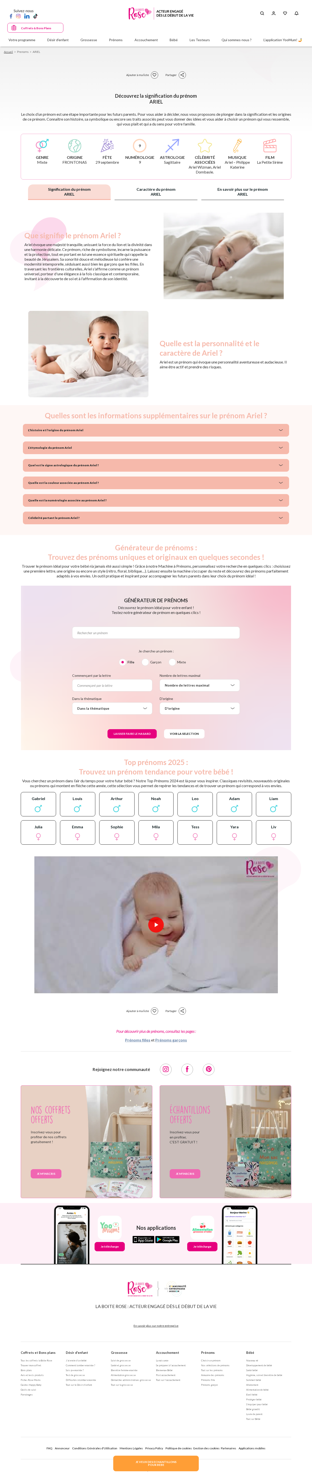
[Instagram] (18, 16)
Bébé (250, 1353)
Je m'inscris (46, 1173)
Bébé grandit (253, 1409)
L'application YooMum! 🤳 (282, 40)
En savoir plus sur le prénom (242, 191)
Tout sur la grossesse (122, 1384)
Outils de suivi (28, 1389)
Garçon (155, 662)
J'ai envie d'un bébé (76, 1360)
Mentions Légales (131, 1448)
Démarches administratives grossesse (131, 1379)
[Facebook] (11, 16)
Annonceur (62, 1448)
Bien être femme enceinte (124, 1370)
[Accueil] (161, 13)
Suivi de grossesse (121, 1360)
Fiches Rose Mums (31, 1379)
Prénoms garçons (171, 1040)
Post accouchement (166, 1375)
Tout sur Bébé (253, 1418)
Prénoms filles (137, 1040)
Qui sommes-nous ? (237, 40)
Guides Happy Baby (31, 1384)
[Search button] (262, 13)
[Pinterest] (208, 1069)
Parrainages (27, 1394)
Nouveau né (252, 1360)
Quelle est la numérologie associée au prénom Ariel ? (67, 500)
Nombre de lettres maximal (180, 675)
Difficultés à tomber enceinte (81, 1379)
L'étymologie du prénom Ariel (50, 447)
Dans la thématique (87, 699)
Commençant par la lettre (91, 675)
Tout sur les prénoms (212, 1370)
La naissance (162, 1360)
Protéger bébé (254, 1399)
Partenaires (228, 1448)
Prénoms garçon (209, 1384)
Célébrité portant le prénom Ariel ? (53, 518)
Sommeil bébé (253, 1379)
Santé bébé (252, 1370)
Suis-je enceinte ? (75, 1370)
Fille (130, 662)
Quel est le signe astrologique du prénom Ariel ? (63, 465)
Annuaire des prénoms (212, 1375)
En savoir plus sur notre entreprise (156, 1326)
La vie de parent (254, 1414)
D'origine (166, 699)
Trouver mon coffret (31, 1365)
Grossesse (119, 1353)
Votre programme (22, 40)
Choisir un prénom (210, 1360)
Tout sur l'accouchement (168, 1379)
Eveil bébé (251, 1394)
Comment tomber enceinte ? (80, 1365)
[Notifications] (296, 13)
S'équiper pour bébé (257, 1404)
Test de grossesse (75, 1375)
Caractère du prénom (156, 191)
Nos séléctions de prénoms (215, 1365)
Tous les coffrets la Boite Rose (36, 1360)
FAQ (49, 1448)
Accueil (8, 52)
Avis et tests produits (32, 1375)
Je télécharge (110, 1246)
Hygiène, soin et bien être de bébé (264, 1375)
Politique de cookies (179, 1448)
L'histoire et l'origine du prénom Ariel (55, 430)
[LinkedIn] (26, 16)
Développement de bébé (259, 1365)
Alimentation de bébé (257, 1389)
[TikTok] (35, 16)
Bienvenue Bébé (164, 1370)
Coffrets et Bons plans (38, 1353)
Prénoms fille (208, 1379)
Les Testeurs (200, 40)
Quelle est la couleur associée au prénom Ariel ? (63, 483)
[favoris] (154, 75)
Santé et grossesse (121, 1365)
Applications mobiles (252, 1448)
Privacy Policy (154, 1448)
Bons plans (26, 1370)
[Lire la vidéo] (156, 925)
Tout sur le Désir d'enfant (79, 1384)
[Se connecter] (273, 13)
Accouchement (167, 1353)
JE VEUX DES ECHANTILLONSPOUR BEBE (156, 1463)
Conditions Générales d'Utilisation (94, 1448)
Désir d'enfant (77, 1353)
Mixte (181, 662)
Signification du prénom (69, 191)
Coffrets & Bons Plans (36, 28)
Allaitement (252, 1384)
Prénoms (208, 1353)
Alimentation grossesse (123, 1375)
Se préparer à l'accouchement (171, 1365)
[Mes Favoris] (285, 13)
